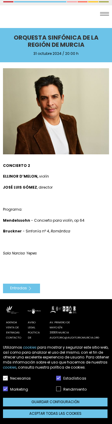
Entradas (18, 288)
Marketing (18, 389)
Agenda (11, 322)
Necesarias (20, 378)
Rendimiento (74, 389)
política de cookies (67, 367)
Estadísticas (74, 378)
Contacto (13, 337)
